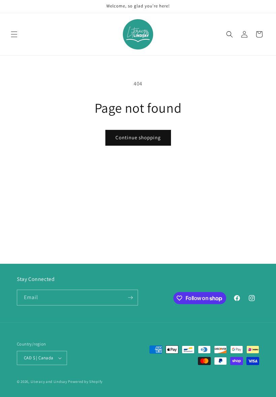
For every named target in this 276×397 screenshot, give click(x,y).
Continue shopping (138, 137)
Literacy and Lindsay (49, 381)
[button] (14, 34)
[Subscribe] (130, 297)
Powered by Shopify (85, 381)
